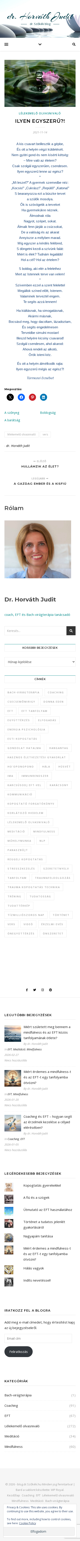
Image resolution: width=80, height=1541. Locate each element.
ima (10, 775)
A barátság (12, 420)
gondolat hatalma (24, 748)
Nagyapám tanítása (38, 1236)
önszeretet (53, 933)
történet (61, 915)
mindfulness (44, 831)
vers (45, 434)
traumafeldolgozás (53, 877)
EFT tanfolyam (35, 711)
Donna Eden (54, 701)
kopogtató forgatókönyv (31, 803)
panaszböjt (18, 850)
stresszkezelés (21, 868)
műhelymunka (19, 840)
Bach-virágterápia (24, 692)
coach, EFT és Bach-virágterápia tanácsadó (37, 614)
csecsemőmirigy (21, 701)
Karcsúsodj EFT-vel (25, 785)
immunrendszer (35, 775)
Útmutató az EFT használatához (47, 1209)
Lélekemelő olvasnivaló (40, 113)
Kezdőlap (13, 1495)
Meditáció (19, 1049)
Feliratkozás (18, 1351)
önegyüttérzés (21, 933)
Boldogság (48, 412)
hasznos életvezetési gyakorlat (37, 757)
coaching (56, 692)
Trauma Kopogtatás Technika (34, 887)
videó (28, 924)
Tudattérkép (19, 905)
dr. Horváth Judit (40, 16)
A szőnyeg (11, 412)
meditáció (16, 831)
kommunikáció (20, 794)
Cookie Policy (27, 1523)
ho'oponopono (21, 766)
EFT (10, 711)
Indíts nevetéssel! (37, 1280)
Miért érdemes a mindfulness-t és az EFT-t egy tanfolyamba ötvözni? (47, 1253)
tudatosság (40, 896)
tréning (14, 896)
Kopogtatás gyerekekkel (42, 1185)
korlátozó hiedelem (26, 813)
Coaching (13, 1139)
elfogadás (47, 720)
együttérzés (19, 720)
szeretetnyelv (56, 868)
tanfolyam (17, 877)
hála (46, 766)
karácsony (59, 785)
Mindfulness (34, 1049)
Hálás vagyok (33, 1268)
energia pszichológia (26, 729)
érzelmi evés (52, 924)
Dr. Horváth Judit (30, 599)
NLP (43, 840)
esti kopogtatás (22, 738)
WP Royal (57, 1490)
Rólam (14, 508)
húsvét (64, 766)
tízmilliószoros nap (26, 915)
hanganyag (58, 748)
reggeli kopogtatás (25, 859)
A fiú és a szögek (36, 1197)
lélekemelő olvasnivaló (21, 434)
